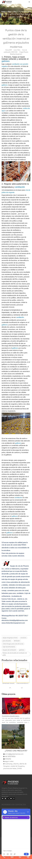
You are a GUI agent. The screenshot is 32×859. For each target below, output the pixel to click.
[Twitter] (8, 798)
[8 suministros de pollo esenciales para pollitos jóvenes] (16, 714)
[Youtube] (11, 798)
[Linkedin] (5, 798)
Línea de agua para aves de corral (13, 643)
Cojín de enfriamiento (9, 646)
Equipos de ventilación (9, 650)
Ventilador (17, 640)
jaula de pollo (7, 640)
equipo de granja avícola (19, 579)
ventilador (20, 593)
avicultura (23, 637)
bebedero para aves (9, 593)
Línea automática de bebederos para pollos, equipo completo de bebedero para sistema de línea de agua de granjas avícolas (23, 683)
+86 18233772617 (21, 615)
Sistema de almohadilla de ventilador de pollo (15, 654)
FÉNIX (23, 545)
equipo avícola (13, 604)
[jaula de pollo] (16, 181)
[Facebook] (3, 798)
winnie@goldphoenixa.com (14, 754)
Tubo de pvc (11, 599)
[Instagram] (14, 798)
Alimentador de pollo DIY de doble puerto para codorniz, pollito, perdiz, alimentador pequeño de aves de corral (9, 683)
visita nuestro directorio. (16, 556)
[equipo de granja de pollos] (16, 433)
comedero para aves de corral (17, 590)
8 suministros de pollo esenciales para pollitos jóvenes (11, 716)
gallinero (21, 650)
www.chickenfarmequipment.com (13, 623)
